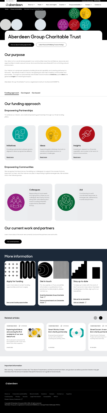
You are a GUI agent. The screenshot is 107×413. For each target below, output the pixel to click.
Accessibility (47, 396)
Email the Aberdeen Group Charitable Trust (52, 296)
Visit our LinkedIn (79, 302)
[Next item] (100, 318)
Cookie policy (9, 396)
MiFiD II (56, 396)
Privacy (18, 396)
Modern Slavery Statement (13, 399)
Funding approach (12, 93)
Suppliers (69, 394)
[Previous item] (95, 318)
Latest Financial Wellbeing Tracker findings (51, 44)
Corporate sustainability (20, 394)
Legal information (35, 396)
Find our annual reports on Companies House (52, 301)
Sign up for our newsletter (81, 299)
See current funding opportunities (17, 302)
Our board (36, 93)
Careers (51, 394)
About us (7, 394)
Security (25, 396)
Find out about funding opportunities (21, 44)
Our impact (25, 93)
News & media (34, 394)
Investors (44, 394)
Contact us (60, 394)
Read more (10, 157)
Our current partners (13, 241)
